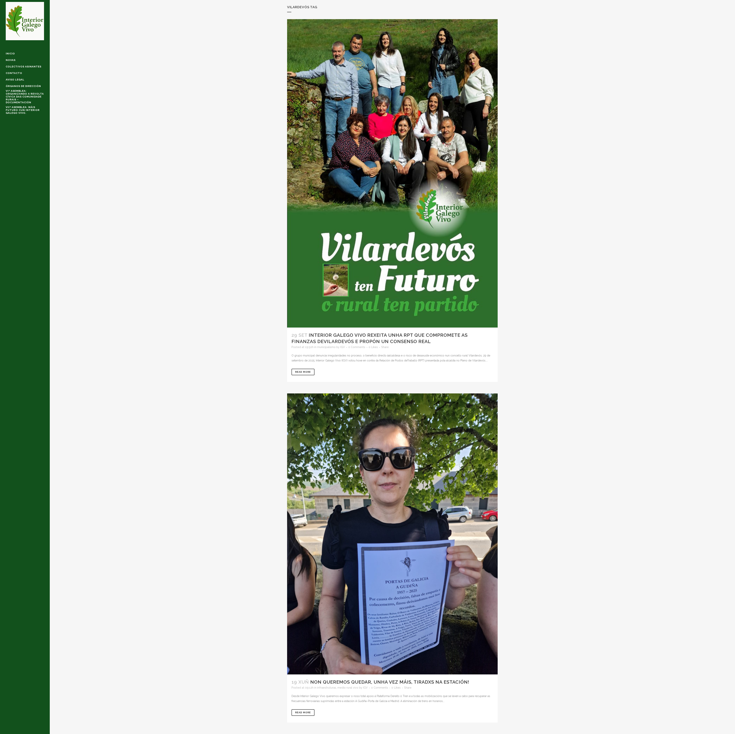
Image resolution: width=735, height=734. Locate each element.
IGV (342, 347)
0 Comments (356, 347)
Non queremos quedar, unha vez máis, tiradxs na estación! (389, 682)
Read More (303, 372)
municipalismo (326, 347)
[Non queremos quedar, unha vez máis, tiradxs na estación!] (392, 533)
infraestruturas (326, 687)
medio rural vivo (347, 687)
